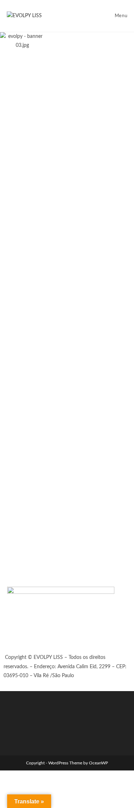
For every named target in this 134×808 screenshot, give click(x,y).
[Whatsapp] (16, 637)
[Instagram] (35, 637)
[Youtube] (55, 637)
